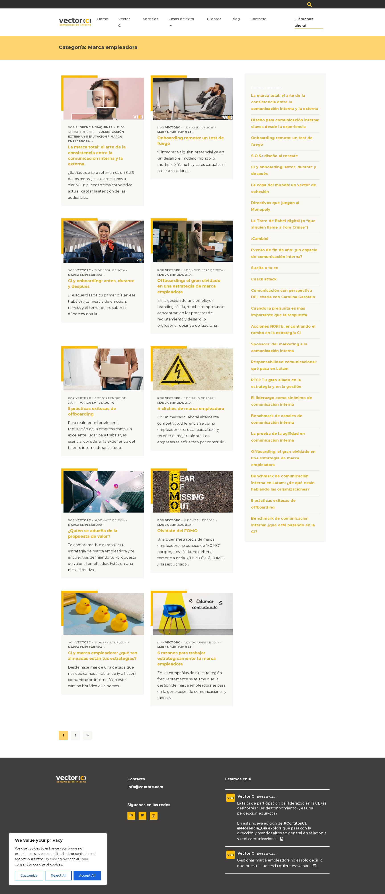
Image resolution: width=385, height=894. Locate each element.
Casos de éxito (181, 19)
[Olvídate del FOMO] (193, 492)
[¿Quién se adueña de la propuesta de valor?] (103, 492)
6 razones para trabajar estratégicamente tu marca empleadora (186, 659)
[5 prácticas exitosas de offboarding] (103, 369)
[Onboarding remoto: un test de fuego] (193, 99)
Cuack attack (263, 279)
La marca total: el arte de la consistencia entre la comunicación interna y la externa (284, 102)
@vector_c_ (266, 796)
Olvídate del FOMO (177, 530)
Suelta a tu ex (264, 268)
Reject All (58, 876)
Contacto (258, 19)
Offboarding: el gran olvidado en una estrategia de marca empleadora (188, 286)
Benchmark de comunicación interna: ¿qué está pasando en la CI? (283, 525)
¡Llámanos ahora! (304, 22)
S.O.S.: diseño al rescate (274, 156)
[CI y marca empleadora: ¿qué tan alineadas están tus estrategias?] (103, 614)
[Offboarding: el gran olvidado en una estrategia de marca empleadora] (193, 241)
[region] (58, 859)
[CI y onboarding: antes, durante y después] (103, 242)
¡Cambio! (259, 239)
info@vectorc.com (145, 787)
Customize (29, 876)
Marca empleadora (174, 132)
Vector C (124, 22)
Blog (235, 19)
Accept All (87, 876)
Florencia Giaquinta (94, 127)
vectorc (172, 127)
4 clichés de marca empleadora (190, 408)
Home (102, 19)
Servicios (150, 19)
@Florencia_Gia (252, 828)
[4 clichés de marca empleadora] (193, 369)
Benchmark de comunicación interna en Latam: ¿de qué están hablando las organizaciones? (283, 482)
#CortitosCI (294, 823)
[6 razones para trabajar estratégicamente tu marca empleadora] (193, 614)
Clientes (214, 19)
